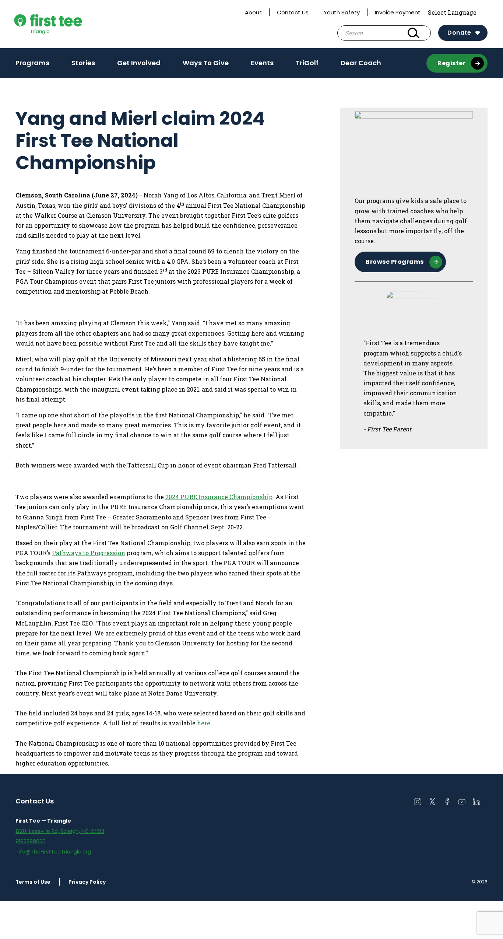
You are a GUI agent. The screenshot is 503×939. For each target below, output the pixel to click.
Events (262, 62)
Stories (83, 62)
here (203, 723)
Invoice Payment (398, 12)
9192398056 (30, 841)
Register (451, 63)
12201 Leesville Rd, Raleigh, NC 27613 (59, 831)
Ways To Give (206, 62)
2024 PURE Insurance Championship (218, 497)
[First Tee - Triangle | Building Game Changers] (63, 24)
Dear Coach (361, 62)
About (253, 12)
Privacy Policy (87, 882)
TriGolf (307, 62)
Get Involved (139, 65)
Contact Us (293, 12)
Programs (32, 65)
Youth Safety (342, 12)
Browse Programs (395, 261)
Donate (459, 32)
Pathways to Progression (88, 553)
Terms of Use (32, 882)
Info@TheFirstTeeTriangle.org (53, 851)
